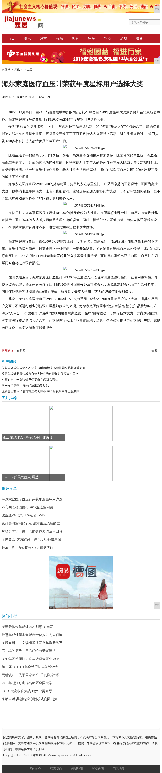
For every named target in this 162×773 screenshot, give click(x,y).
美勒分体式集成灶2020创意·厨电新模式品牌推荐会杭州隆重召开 (43, 368)
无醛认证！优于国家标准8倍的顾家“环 (30, 675)
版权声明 (98, 768)
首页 (11, 38)
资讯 (27, 38)
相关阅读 (9, 361)
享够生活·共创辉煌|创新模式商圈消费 (29, 699)
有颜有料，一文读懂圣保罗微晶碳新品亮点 (30, 379)
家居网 (6, 69)
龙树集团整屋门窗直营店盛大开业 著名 (31, 659)
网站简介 (35, 768)
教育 (75, 38)
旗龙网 (20, 350)
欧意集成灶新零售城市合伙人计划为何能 (32, 635)
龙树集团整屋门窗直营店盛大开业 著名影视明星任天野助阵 (40, 391)
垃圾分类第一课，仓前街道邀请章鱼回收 (32, 531)
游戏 (123, 38)
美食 (139, 38)
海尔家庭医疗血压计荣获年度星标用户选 (32, 499)
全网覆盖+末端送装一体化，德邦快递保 (31, 539)
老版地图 (77, 768)
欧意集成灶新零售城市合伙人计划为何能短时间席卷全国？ (40, 373)
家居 (91, 38)
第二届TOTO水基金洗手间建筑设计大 (30, 667)
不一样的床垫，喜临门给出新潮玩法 (25, 385)
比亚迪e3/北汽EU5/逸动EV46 (23, 515)
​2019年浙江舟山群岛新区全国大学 (27, 683)
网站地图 (119, 768)
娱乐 (59, 38)
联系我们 (56, 768)
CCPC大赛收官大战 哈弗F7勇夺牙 (27, 691)
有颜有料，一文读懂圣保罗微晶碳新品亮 (32, 643)
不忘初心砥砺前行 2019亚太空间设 (27, 507)
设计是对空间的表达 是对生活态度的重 (31, 523)
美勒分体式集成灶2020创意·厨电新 (27, 627)
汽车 (43, 38)
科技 (107, 38)
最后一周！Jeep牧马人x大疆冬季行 (27, 547)
